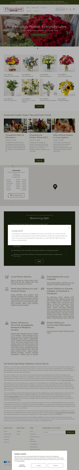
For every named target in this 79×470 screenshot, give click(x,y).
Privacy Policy (20, 461)
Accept (39, 465)
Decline (55, 465)
